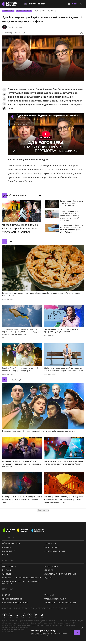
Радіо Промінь (9, 566)
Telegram (43, 159)
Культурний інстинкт (24, 11)
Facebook (30, 159)
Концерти (48, 570)
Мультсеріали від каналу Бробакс (60, 574)
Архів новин (49, 595)
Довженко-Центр (51, 547)
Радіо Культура (51, 566)
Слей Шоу (6, 574)
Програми (7, 570)
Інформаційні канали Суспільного (60, 603)
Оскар (5, 555)
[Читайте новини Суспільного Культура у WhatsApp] (36, 615)
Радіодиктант (8, 551)
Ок (77, 632)
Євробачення (50, 543)
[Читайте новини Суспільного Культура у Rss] (23, 615)
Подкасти (48, 578)
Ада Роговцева (8, 11)
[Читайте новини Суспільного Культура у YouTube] (11, 615)
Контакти (6, 595)
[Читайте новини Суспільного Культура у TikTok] (42, 615)
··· (60, 3)
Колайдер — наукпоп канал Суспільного (21, 578)
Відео (36, 11)
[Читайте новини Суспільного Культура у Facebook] (4, 615)
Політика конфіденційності (15, 603)
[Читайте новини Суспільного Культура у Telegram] (17, 615)
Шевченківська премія (54, 551)
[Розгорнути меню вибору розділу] (25, 4)
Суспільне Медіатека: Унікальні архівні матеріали (20, 583)
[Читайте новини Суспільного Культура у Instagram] (29, 615)
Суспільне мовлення (12, 599)
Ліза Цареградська (15, 27)
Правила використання (55, 599)
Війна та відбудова (37, 4)
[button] (4, 90)
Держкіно (6, 547)
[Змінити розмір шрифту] (81, 33)
